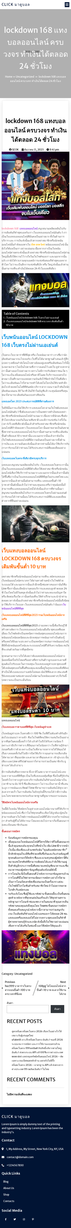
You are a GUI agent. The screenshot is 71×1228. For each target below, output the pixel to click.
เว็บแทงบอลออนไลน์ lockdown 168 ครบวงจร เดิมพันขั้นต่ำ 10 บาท (35, 323)
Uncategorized (25, 76)
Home (8, 76)
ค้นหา (10, 1003)
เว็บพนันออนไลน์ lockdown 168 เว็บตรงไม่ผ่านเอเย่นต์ (32, 317)
